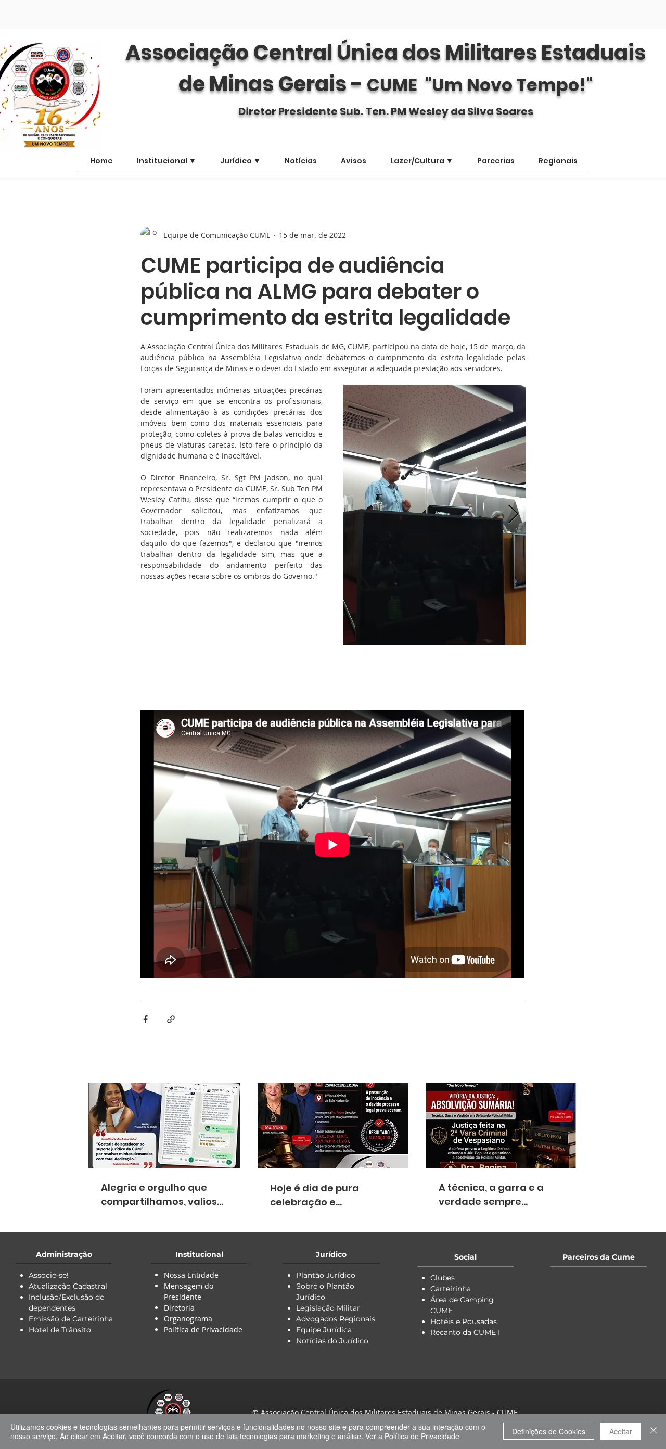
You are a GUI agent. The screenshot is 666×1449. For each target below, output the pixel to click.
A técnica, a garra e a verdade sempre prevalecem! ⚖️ (491, 1195)
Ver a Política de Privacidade (412, 1436)
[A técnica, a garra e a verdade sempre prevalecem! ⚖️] (502, 1125)
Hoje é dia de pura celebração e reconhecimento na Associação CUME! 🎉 (321, 1195)
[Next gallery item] (513, 515)
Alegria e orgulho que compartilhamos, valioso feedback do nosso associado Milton (162, 1195)
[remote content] (333, 674)
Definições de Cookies (548, 1431)
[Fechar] (653, 1431)
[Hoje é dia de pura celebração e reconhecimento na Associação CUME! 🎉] (333, 1125)
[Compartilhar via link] (171, 1019)
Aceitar (620, 1431)
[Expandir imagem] (434, 515)
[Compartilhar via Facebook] (145, 1019)
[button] (421, 164)
